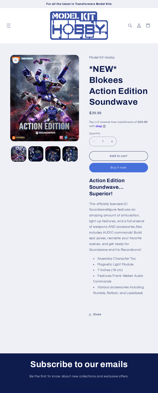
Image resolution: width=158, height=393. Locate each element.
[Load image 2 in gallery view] (35, 153)
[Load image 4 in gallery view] (69, 153)
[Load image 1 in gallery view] (18, 153)
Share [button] (97, 314)
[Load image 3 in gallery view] (52, 153)
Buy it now (119, 167)
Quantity (94, 133)
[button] (8, 25)
